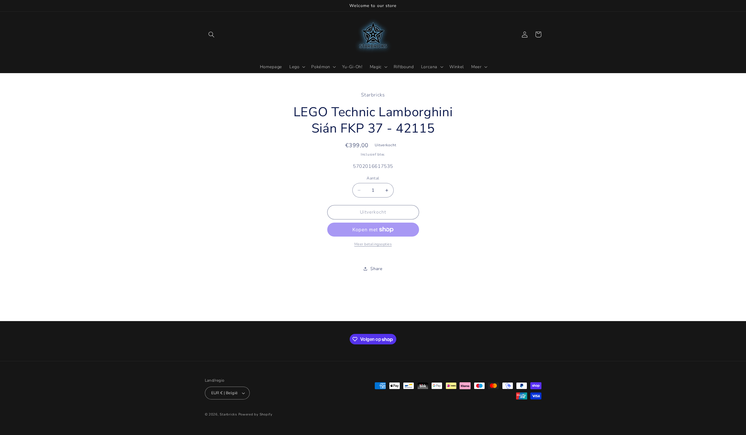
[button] (211, 34)
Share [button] (376, 269)
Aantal (373, 178)
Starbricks (228, 414)
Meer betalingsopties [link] (373, 244)
